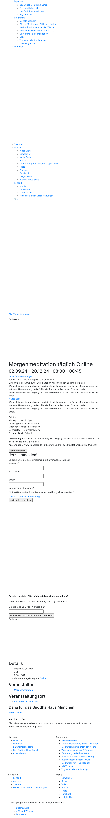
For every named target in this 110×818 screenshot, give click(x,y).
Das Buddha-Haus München (33, 4)
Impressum (24, 189)
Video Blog (25, 150)
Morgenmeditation (23, 690)
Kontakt (18, 182)
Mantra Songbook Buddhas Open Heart (39, 163)
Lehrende (18, 46)
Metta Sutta (25, 157)
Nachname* (15, 471)
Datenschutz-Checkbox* (21, 488)
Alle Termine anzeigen (21, 376)
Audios (22, 160)
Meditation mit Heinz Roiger (75, 763)
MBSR (22, 37)
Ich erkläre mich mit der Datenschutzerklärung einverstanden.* (42, 492)
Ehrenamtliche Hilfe (29, 8)
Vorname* (14, 463)
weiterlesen (14, 398)
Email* (12, 479)
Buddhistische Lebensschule (75, 759)
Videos (64, 784)
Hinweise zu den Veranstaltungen (36, 195)
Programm (19, 17)
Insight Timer (26, 176)
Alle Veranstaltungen (19, 314)
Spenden (18, 144)
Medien (17, 147)
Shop (64, 781)
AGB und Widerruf (25, 811)
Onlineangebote (27, 43)
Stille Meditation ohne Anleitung (77, 756)
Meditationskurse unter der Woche (36, 27)
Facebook (24, 173)
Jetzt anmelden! (18, 450)
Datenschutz (25, 192)
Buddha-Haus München (26, 701)
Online (43, 678)
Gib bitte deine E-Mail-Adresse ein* (27, 606)
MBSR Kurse (67, 766)
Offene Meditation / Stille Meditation (37, 24)
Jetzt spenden (16, 712)
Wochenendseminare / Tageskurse (36, 30)
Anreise (23, 186)
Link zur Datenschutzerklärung (24, 496)
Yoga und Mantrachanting (32, 40)
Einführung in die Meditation (33, 33)
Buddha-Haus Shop (29, 179)
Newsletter (24, 154)
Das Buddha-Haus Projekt (32, 11)
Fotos (22, 166)
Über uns (18, 1)
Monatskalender (27, 21)
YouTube (23, 170)
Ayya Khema (25, 14)
